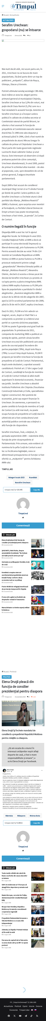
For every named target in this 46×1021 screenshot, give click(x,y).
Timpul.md (8, 35)
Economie (14, 1010)
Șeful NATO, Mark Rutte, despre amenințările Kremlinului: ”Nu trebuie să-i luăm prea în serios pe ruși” (14, 553)
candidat (33, 477)
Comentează (23, 525)
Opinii (25, 1006)
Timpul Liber (24, 1010)
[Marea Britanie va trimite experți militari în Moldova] (37, 610)
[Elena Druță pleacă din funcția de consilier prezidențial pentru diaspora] (37, 543)
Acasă (6, 15)
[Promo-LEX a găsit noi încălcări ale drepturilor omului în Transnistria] (37, 600)
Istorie (31, 1006)
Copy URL (36, 490)
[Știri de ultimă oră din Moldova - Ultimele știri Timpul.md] (23, 6)
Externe (39, 1006)
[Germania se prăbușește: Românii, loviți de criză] (37, 565)
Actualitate (14, 15)
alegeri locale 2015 (17, 477)
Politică (18, 1006)
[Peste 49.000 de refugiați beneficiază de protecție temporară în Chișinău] (37, 589)
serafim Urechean (23, 482)
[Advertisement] (23, 641)
